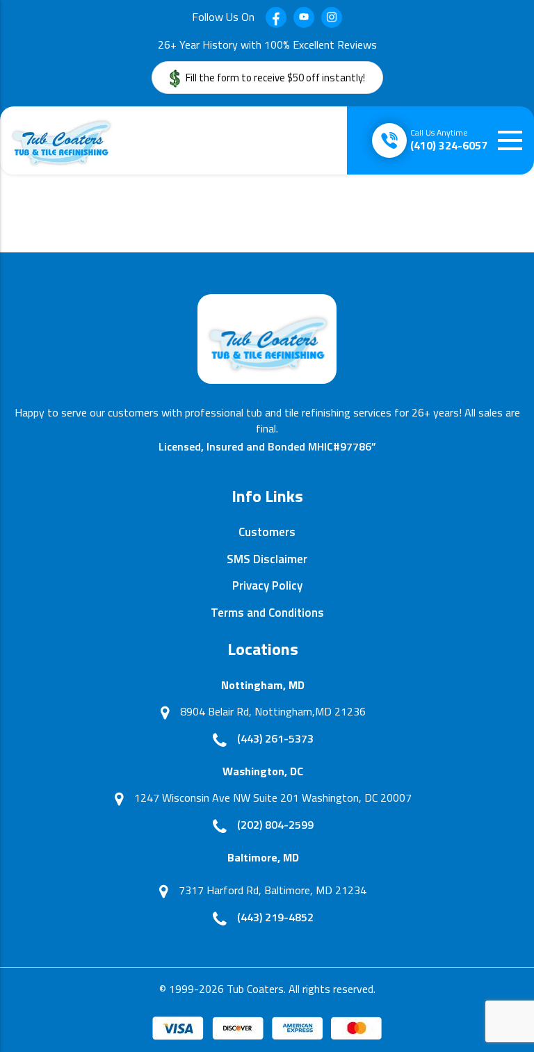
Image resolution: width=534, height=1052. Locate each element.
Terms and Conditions (267, 613)
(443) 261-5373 (275, 738)
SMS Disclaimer (267, 559)
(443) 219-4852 (275, 917)
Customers (267, 532)
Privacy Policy (267, 585)
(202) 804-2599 (275, 824)
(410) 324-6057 (448, 139)
